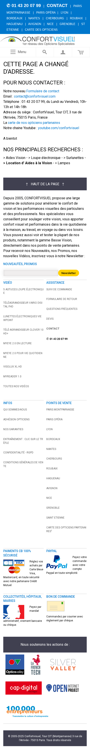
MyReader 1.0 (12, 376)
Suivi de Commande (59, 289)
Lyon (64, 12)
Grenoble (67, 24)
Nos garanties (13, 429)
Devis (50, 318)
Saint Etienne (55, 517)
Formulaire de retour (61, 299)
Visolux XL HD (12, 366)
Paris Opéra (46, 12)
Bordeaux (14, 18)
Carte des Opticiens (41, 29)
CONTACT (57, 5)
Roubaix (76, 18)
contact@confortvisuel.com (34, 96)
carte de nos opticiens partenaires (34, 123)
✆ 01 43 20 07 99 (24, 5)
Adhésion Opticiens (16, 419)
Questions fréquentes (61, 308)
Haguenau (14, 24)
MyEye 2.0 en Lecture (17, 343)
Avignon (34, 24)
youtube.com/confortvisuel (58, 128)
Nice (50, 24)
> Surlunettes (74, 158)
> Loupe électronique (44, 158)
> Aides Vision (14, 158)
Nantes (34, 18)
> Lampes (62, 163)
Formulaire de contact (42, 91)
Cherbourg (55, 18)
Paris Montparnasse (60, 409)
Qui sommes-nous (15, 409)
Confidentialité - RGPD (18, 452)
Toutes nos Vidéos (16, 386)
